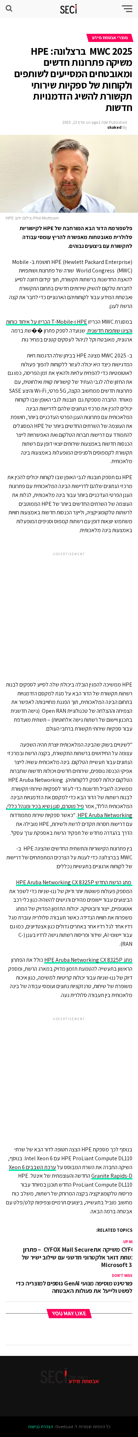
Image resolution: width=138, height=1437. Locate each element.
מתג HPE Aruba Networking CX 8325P (88, 960)
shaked (114, 127)
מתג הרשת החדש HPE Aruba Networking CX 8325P (74, 882)
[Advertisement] (69, 610)
